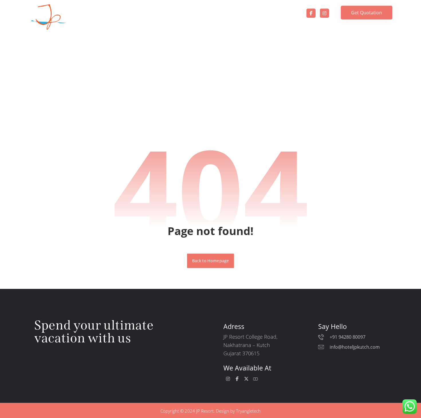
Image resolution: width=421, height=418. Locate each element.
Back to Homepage (210, 261)
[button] (311, 13)
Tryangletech (248, 411)
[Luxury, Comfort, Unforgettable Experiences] (49, 17)
